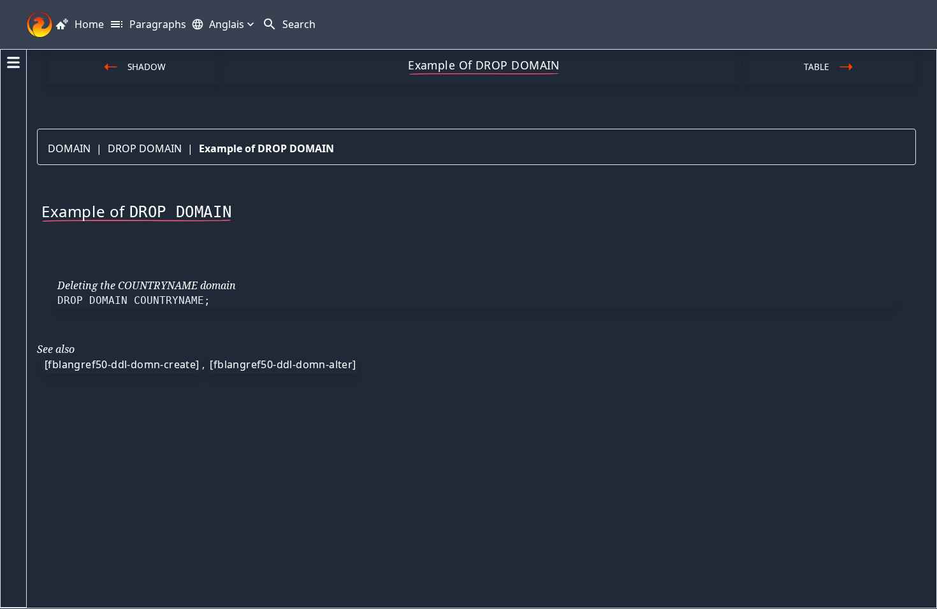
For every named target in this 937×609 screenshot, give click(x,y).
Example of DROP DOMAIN (266, 148)
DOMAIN (69, 148)
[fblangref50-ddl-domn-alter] (283, 364)
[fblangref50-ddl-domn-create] (122, 364)
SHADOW (146, 67)
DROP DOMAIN (145, 148)
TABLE (816, 67)
